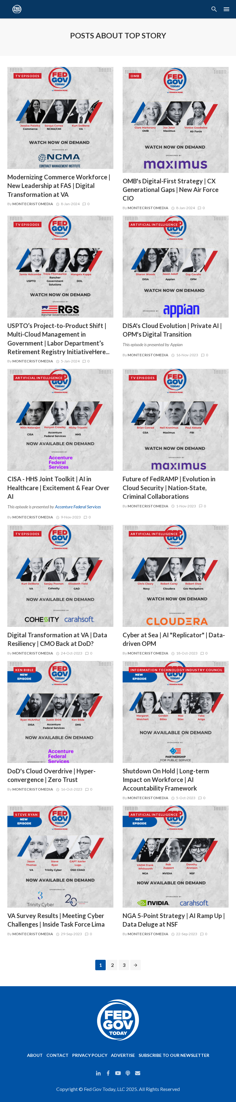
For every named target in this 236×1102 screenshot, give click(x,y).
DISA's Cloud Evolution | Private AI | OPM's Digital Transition (172, 330)
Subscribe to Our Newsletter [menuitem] (174, 1055)
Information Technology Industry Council (176, 670)
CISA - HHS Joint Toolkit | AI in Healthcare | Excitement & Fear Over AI (58, 487)
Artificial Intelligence (154, 224)
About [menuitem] (35, 1055)
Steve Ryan (26, 814)
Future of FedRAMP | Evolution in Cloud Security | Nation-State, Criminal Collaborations (169, 487)
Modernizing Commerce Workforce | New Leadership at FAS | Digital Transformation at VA (58, 185)
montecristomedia (32, 203)
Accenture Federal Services (78, 506)
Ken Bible (24, 670)
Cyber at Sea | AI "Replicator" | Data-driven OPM (174, 639)
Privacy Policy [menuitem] (89, 1055)
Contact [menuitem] (57, 1055)
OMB (135, 76)
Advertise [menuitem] (123, 1055)
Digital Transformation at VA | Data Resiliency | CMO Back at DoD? (57, 639)
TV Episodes (27, 76)
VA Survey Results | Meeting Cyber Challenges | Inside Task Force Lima (56, 920)
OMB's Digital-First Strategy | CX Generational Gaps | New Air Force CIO (170, 189)
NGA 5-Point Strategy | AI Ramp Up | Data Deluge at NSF (174, 920)
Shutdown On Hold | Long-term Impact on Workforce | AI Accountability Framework (166, 779)
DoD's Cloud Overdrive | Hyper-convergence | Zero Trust (51, 775)
